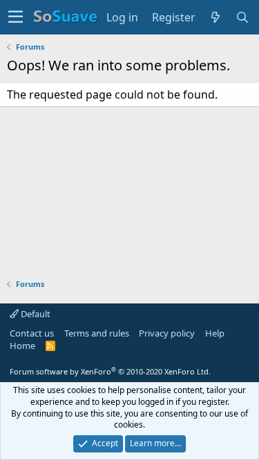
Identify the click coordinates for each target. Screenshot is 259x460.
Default (34, 314)
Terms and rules (96, 333)
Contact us (32, 333)
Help (214, 333)
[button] (15, 17)
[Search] (242, 17)
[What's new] (215, 17)
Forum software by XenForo (110, 371)
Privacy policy (167, 333)
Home (22, 345)
